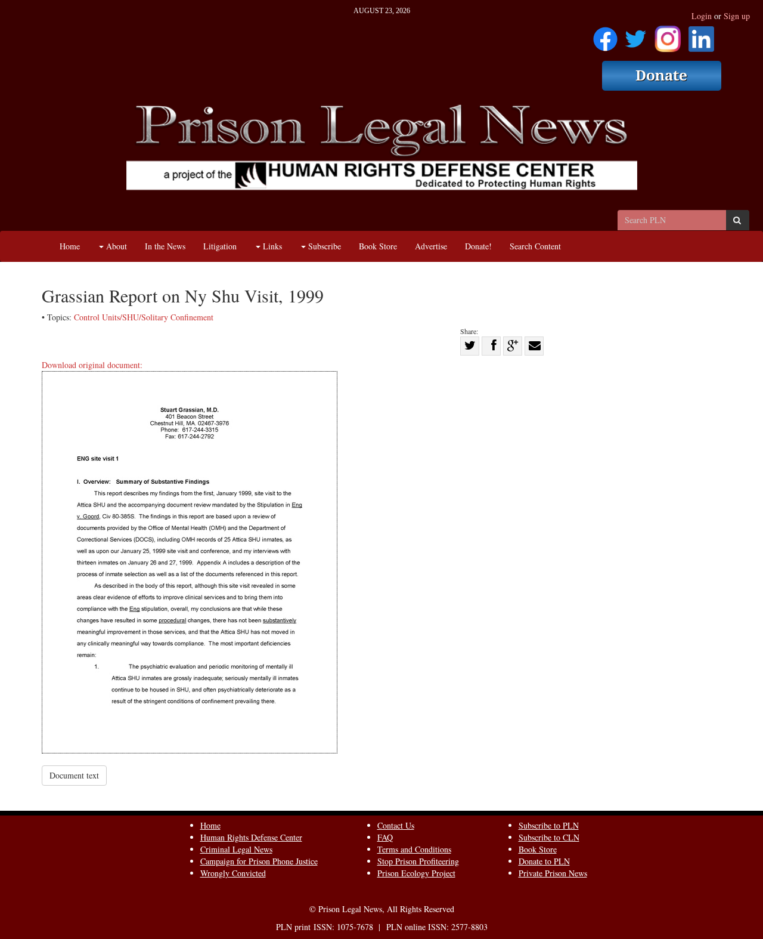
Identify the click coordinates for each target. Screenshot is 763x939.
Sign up (737, 15)
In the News (165, 246)
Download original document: (92, 364)
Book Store (378, 246)
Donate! (478, 246)
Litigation (220, 246)
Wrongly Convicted (233, 873)
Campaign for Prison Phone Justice (259, 861)
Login (701, 15)
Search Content (535, 246)
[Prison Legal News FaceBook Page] (605, 35)
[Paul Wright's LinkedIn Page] (701, 35)
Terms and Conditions (414, 849)
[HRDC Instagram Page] (667, 35)
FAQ (385, 837)
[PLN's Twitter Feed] (636, 35)
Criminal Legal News (236, 849)
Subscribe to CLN (549, 837)
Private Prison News (553, 873)
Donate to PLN (544, 861)
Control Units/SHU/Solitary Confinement (143, 317)
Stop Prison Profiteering (418, 861)
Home (70, 246)
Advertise (431, 246)
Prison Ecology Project (416, 873)
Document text (74, 775)
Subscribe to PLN (549, 825)
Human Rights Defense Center (251, 837)
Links (271, 246)
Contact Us (395, 825)
